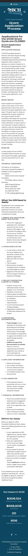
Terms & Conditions (15, 549)
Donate (15, 4)
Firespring (17, 552)
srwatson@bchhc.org (17, 193)
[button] (4, 12)
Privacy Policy (15, 547)
